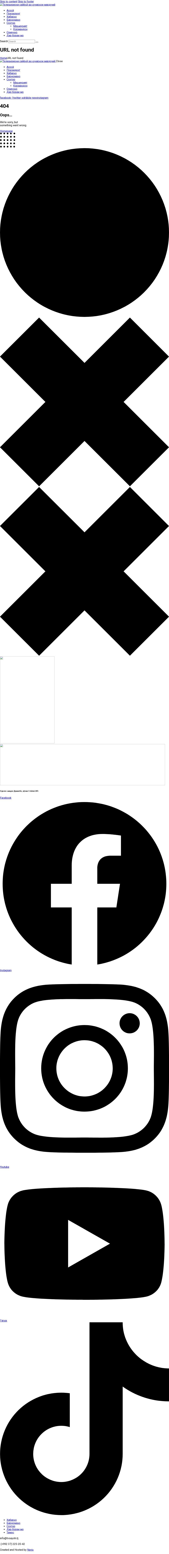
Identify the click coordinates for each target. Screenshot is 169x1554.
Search (4, 41)
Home (3, 58)
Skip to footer (26, 1)
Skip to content (8, 1)
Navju (30, 1549)
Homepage (6, 131)
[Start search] (37, 42)
